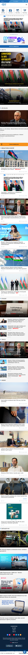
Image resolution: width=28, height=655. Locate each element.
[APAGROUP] (14, 642)
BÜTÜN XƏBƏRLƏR (14, 46)
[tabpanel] (14, 24)
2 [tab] (11, 34)
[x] (12, 635)
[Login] (26, 1)
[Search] (23, 1)
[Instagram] (9, 635)
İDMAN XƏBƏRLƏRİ (14, 144)
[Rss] (20, 635)
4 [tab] (14, 34)
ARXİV (14, 629)
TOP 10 (14, 631)
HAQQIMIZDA (14, 626)
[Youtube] (14, 635)
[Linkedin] (18, 635)
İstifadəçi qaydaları (10, 651)
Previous (2, 24)
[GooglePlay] (9, 646)
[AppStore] (18, 646)
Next (26, 24)
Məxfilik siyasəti (18, 651)
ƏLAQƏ (14, 628)
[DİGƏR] (26, 4)
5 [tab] (15, 34)
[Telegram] (16, 635)
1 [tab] (10, 34)
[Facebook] (7, 635)
